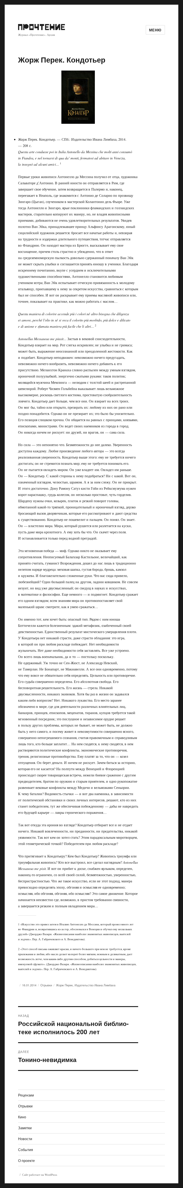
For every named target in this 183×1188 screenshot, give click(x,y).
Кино (22, 1116)
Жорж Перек (64, 985)
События (25, 1149)
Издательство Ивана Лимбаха (95, 985)
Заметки (25, 1127)
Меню (155, 29)
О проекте (26, 1160)
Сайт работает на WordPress (39, 1175)
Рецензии (26, 1095)
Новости (25, 1138)
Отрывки (46, 985)
